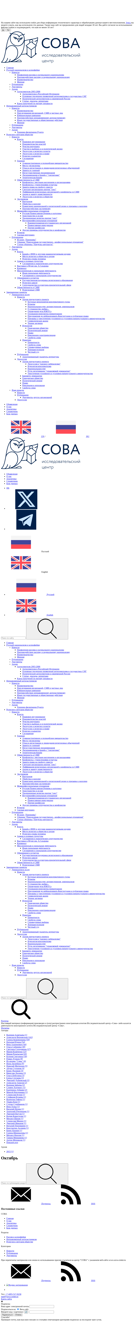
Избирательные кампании (29, 115)
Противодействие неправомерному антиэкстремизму (41, 118)
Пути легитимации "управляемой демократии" (49, 371)
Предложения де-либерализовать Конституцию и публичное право (58, 316)
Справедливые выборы (38, 347)
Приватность (33, 342)
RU (87, 436)
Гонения (21, 161)
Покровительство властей (34, 144)
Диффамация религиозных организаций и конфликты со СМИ (50, 192)
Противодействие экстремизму (36, 208)
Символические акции (38, 321)
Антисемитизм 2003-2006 (28, 91)
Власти (20, 139)
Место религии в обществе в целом (38, 256)
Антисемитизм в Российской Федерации (40, 94)
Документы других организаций (37, 397)
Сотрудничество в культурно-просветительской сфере (46, 285)
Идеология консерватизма (39, 366)
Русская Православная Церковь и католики (41, 213)
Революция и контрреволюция (41, 335)
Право (30, 333)
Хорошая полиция (36, 349)
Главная (10, 1218)
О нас (9, 407)
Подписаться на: (8, 1309)
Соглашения (27, 158)
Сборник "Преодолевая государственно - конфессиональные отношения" (50, 242)
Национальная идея (36, 369)
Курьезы (21, 232)
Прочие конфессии (36, 228)
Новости (16, 72)
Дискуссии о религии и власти (36, 151)
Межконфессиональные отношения (33, 211)
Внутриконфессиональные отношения (39, 220)
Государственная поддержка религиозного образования (47, 280)
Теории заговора (35, 323)
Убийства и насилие (31, 204)
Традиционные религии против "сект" (39, 218)
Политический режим (38, 330)
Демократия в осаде (21, 294)
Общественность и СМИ (28, 180)
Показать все (12, 1142)
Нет (8, 30)
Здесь (128, 23)
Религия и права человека (34, 259)
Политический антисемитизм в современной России (46, 99)
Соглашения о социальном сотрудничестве (41, 275)
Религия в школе (29, 283)
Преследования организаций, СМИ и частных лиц (40, 113)
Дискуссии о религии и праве (35, 154)
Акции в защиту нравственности (37, 194)
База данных (12, 414)
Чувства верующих (31, 146)
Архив (15, 89)
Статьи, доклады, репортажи (35, 101)
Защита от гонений (31, 170)
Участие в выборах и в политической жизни (42, 149)
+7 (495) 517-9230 (13, 1294)
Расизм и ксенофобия (16, 1237)
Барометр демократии (32, 376)
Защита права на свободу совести (37, 187)
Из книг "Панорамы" (26, 240)
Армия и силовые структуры (30, 261)
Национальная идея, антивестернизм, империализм (51, 306)
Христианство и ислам (32, 216)
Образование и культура (28, 278)
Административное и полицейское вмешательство (45, 163)
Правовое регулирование (33, 142)
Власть (20, 251)
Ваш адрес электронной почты (15, 1306)
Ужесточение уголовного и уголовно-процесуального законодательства (60, 373)
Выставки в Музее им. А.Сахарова (32, 266)
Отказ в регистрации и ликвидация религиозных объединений (51, 168)
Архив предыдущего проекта (35, 299)
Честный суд (33, 352)
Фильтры (5, 1028)
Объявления (11, 404)
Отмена (18, 1315)
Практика (26, 340)
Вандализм (27, 201)
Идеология (27, 326)
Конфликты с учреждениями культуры (39, 185)
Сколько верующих (26, 235)
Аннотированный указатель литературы (40, 357)
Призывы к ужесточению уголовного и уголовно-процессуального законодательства (66, 318)
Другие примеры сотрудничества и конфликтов (44, 230)
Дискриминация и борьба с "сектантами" (41, 175)
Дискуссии (22, 359)
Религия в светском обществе (19, 1242)
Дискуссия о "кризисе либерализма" (44, 364)
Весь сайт (24, 1309)
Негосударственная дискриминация (38, 173)
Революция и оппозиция (33, 385)
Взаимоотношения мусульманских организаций (49, 223)
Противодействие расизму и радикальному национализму (43, 77)
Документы (17, 87)
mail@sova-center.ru (9, 1296)
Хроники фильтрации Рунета (30, 132)
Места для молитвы (31, 165)
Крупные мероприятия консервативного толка (49, 302)
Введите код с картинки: (12, 1312)
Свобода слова (34, 338)
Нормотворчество (25, 79)
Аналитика (11, 409)
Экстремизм (22, 199)
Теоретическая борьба (32, 177)
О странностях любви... (38, 309)
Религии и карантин (31, 156)
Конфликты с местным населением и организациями (46, 182)
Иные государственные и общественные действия (40, 120)
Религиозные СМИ (31, 290)
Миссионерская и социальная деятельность (36, 271)
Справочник (12, 411)
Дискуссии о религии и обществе (37, 197)
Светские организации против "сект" (39, 189)
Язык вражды (18, 390)
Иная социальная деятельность (36, 273)
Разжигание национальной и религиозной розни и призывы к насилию (54, 206)
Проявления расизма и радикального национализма (40, 75)
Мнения (20, 82)
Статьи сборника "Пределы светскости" (35, 244)
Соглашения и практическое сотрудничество (42, 263)
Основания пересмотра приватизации (45, 314)
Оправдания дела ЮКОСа (39, 311)
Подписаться (7, 1315)
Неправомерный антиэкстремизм (21, 1239)
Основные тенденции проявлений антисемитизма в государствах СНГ (54, 96)
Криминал (21, 268)
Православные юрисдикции (40, 225)
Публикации (17, 84)
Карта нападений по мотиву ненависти (35, 103)
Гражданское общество (38, 328)
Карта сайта (6, 1299)
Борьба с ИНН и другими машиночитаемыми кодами (46, 254)
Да (3, 30)
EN (42, 436)
